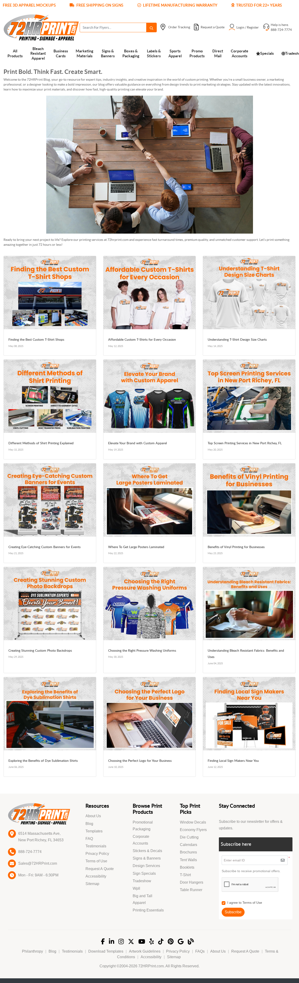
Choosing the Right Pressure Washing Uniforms (142, 650)
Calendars (188, 845)
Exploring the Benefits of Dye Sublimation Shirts (43, 761)
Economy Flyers (193, 830)
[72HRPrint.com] (41, 27)
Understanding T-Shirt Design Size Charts (237, 339)
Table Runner (191, 890)
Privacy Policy (97, 854)
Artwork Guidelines (144, 951)
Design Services (146, 866)
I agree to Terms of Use (244, 902)
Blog (89, 824)
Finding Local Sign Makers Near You (233, 761)
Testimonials (95, 846)
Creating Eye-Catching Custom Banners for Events (44, 547)
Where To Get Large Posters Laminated (136, 547)
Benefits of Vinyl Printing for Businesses (236, 547)
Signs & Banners (147, 858)
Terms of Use (96, 861)
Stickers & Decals (147, 851)
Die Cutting (189, 837)
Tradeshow (142, 881)
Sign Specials (144, 873)
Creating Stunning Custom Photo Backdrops (40, 650)
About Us (93, 816)
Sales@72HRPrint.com (37, 863)
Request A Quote (99, 869)
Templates (94, 831)
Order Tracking (179, 27)
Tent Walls (188, 860)
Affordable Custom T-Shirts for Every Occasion (142, 339)
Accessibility (95, 876)
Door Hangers (191, 882)
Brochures (188, 852)
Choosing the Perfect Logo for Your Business (140, 761)
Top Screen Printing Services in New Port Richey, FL (245, 443)
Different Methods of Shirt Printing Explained (41, 443)
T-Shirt (185, 875)
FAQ (89, 839)
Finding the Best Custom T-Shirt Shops (36, 339)
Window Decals (193, 822)
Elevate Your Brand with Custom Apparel (137, 443)
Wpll (136, 888)
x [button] (294, 6)
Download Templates (105, 951)
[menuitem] (15, 53)
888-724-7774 (30, 852)
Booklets (187, 867)
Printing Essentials (148, 910)
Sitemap (92, 884)
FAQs (200, 951)
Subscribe (233, 912)
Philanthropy (32, 951)
